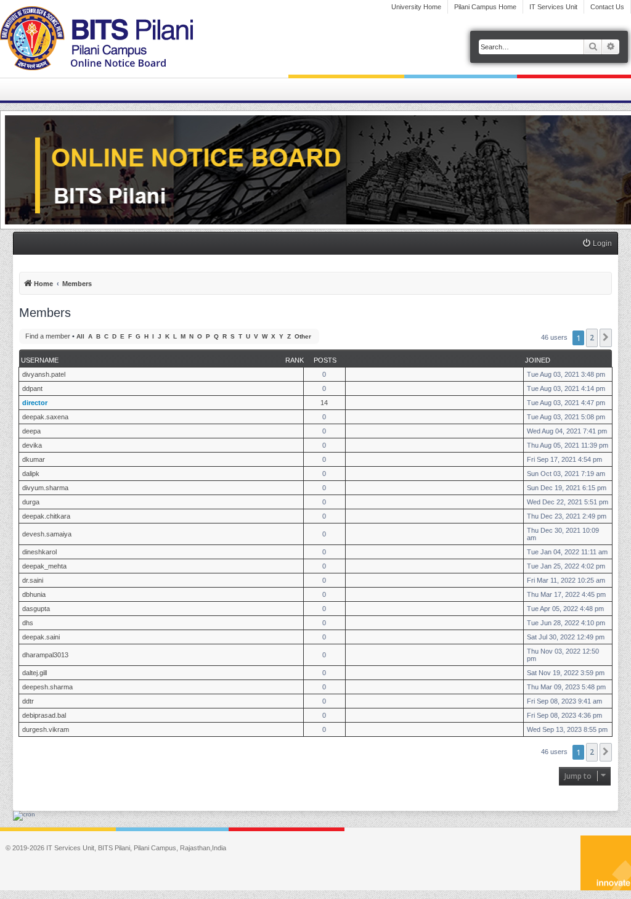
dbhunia (34, 594)
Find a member (47, 336)
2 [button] (592, 337)
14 (324, 402)
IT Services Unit (553, 6)
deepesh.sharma (47, 687)
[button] (606, 338)
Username (40, 360)
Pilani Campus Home (485, 6)
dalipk (30, 473)
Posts (325, 360)
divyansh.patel (43, 374)
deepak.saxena (45, 417)
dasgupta (36, 608)
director (34, 402)
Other (303, 336)
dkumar (33, 459)
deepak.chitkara (46, 516)
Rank (294, 360)
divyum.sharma (45, 487)
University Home (416, 6)
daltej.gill (34, 672)
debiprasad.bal (44, 715)
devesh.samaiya (46, 534)
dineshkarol (39, 552)
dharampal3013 (45, 655)
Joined (537, 360)
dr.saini (32, 580)
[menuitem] (597, 244)
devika (32, 445)
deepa (31, 431)
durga (30, 502)
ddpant (32, 388)
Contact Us (607, 6)
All (80, 336)
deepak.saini (41, 637)
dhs (27, 622)
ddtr (28, 701)
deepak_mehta (44, 566)
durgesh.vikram (45, 729)
